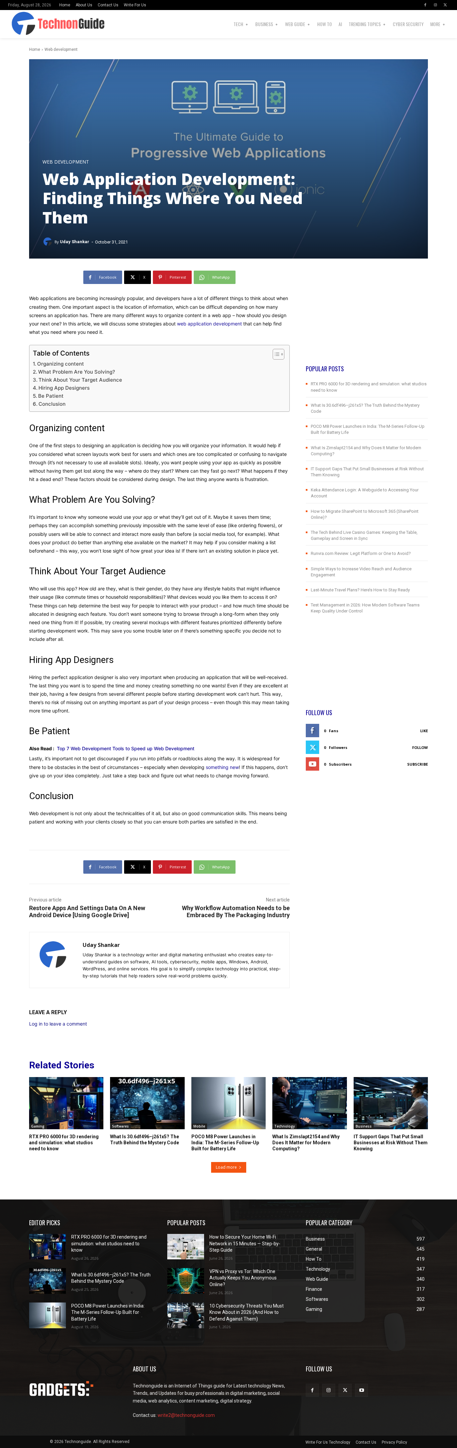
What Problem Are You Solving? (76, 372)
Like (424, 730)
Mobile (199, 1126)
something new (222, 767)
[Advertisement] (367, 317)
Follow (420, 747)
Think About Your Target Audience (80, 380)
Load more (226, 1167)
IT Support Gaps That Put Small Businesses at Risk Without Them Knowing (391, 1142)
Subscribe (417, 764)
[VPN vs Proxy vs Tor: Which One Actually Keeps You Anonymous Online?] (185, 1281)
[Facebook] (425, 5)
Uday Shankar (74, 241)
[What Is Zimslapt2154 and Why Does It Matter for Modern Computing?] (309, 1103)
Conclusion (52, 404)
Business (364, 1126)
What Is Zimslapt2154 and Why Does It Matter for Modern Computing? (306, 1142)
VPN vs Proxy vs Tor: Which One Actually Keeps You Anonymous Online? (243, 1278)
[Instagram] (435, 5)
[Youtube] (361, 1390)
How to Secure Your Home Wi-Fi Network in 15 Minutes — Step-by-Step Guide (244, 1243)
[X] (445, 5)
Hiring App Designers (64, 388)
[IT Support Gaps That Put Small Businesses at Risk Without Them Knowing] (391, 1103)
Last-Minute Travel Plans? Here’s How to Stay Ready (360, 589)
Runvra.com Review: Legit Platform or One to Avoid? (361, 553)
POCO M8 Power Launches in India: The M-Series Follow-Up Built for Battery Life (225, 1142)
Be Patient (51, 396)
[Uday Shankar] (48, 242)
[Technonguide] (18, 24)
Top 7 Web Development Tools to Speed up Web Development (125, 748)
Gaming (37, 1126)
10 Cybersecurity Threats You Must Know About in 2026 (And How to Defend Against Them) (246, 1312)
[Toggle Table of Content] (275, 354)
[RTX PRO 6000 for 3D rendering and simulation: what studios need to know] (66, 1103)
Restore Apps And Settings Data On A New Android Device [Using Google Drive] (87, 911)
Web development (61, 49)
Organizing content (60, 364)
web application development (209, 323)
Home (34, 49)
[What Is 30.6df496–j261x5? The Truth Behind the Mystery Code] (147, 1103)
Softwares (120, 1126)
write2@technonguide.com (186, 1415)
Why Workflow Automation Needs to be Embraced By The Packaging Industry (236, 911)
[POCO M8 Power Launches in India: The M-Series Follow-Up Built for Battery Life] (228, 1103)
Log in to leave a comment (58, 1024)
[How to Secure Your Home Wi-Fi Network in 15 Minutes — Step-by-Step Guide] (185, 1247)
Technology (284, 1126)
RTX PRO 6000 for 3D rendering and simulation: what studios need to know (64, 1142)
